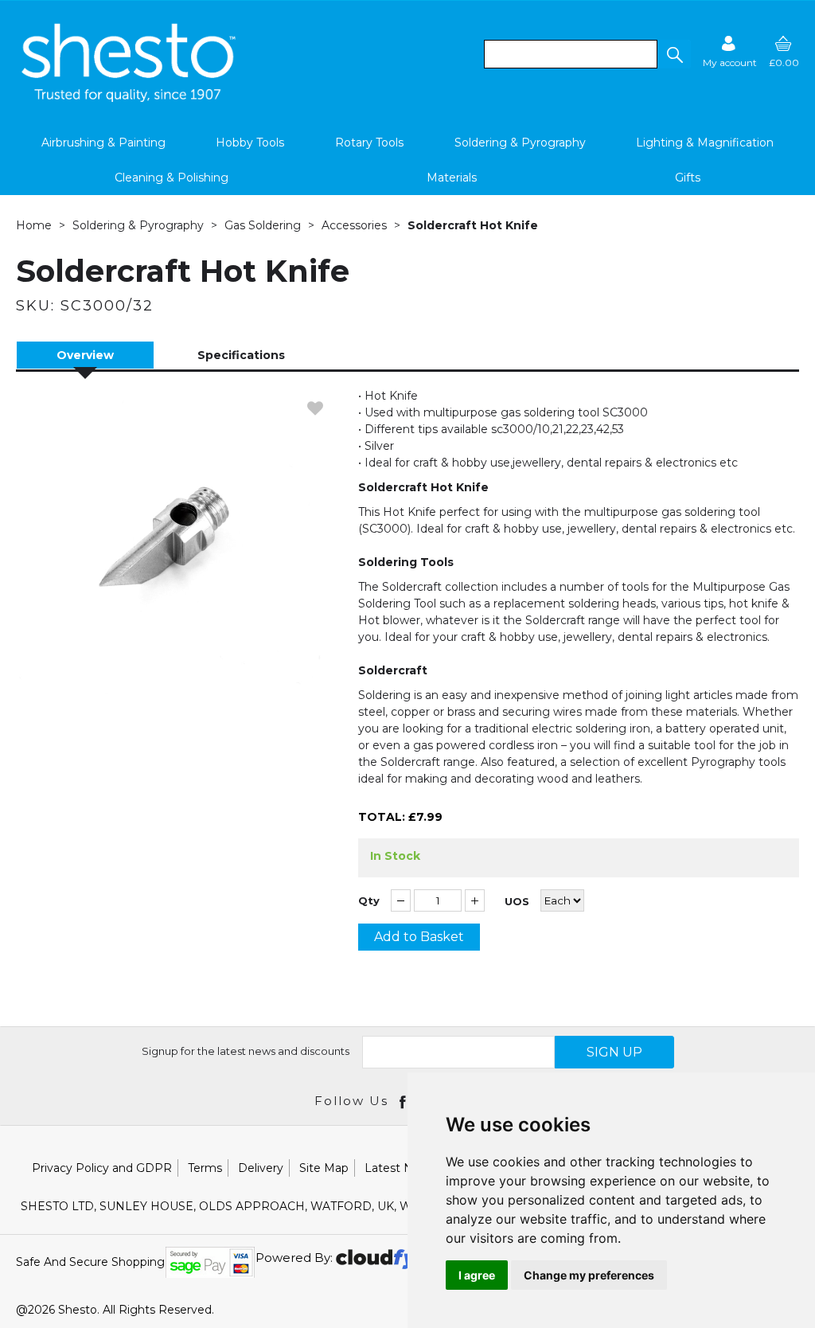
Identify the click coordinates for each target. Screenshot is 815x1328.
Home (34, 225)
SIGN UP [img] (614, 1052)
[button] (674, 54)
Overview (85, 355)
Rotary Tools (369, 142)
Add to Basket (419, 936)
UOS (517, 901)
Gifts (687, 177)
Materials (452, 177)
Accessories (354, 225)
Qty (369, 901)
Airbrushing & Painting (103, 142)
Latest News (400, 1168)
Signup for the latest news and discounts (245, 1051)
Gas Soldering (262, 225)
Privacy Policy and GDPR (102, 1168)
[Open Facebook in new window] (404, 1101)
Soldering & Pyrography (520, 142)
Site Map (324, 1168)
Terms (205, 1168)
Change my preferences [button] (589, 1275)
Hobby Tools (250, 142)
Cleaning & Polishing (171, 177)
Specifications (241, 355)
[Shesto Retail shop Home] (130, 98)
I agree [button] (476, 1275)
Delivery (260, 1168)
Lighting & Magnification (705, 142)
